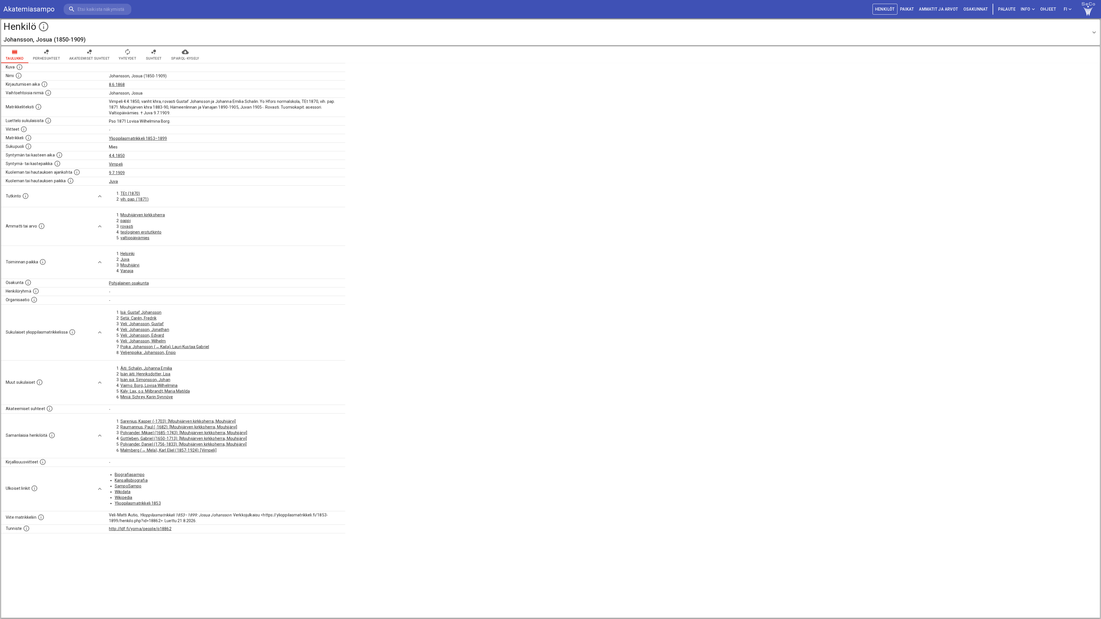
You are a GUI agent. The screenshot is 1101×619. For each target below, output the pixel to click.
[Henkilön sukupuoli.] (28, 146)
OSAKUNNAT (975, 9)
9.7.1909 (117, 173)
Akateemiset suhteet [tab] (89, 58)
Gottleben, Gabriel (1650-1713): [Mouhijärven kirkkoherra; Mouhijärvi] (183, 438)
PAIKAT (907, 9)
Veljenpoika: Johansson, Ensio (148, 352)
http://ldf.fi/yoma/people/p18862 (140, 528)
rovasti (126, 226)
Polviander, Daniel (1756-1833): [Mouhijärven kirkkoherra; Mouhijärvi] (183, 444)
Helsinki (127, 253)
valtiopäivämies (134, 238)
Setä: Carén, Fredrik (138, 318)
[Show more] (99, 196)
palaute (1007, 9)
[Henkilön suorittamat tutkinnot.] (25, 196)
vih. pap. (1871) (134, 199)
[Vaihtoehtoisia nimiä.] (48, 92)
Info (1025, 9)
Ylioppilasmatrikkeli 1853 (138, 503)
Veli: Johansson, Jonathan (144, 329)
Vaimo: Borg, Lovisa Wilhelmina (149, 385)
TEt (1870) (130, 193)
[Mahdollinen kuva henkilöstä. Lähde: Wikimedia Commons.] (19, 67)
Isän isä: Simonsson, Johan (145, 379)
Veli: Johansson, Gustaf (142, 324)
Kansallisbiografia (131, 480)
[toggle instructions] (43, 27)
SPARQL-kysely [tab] (185, 58)
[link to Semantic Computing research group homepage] (1088, 9)
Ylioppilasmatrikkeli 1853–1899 (138, 138)
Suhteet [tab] (153, 58)
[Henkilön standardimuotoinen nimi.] (18, 75)
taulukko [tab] (15, 58)
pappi (125, 220)
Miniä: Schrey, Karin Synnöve (146, 397)
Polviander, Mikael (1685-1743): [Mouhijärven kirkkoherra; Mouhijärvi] (183, 432)
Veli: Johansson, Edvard (142, 335)
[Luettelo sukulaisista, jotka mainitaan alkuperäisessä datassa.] (48, 120)
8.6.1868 (117, 84)
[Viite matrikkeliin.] (41, 517)
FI (1065, 9)
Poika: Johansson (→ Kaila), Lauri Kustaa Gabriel (164, 346)
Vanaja (126, 271)
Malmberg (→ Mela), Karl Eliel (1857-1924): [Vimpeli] (168, 450)
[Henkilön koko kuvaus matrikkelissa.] (38, 106)
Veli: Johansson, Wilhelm (143, 341)
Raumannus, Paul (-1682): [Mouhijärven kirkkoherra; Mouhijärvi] (178, 427)
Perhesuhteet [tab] (46, 58)
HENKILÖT (885, 9)
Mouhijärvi (130, 265)
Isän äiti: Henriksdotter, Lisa (145, 374)
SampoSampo (128, 486)
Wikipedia (123, 497)
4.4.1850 (117, 155)
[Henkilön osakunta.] (28, 282)
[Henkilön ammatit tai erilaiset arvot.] (41, 226)
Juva (113, 181)
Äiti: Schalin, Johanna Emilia (146, 368)
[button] (550, 32)
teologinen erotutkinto (140, 232)
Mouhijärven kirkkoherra (142, 215)
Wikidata (122, 491)
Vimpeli (116, 164)
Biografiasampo (130, 474)
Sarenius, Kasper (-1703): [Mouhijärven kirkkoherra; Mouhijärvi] (178, 421)
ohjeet (1048, 9)
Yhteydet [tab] (127, 58)
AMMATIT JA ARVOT (938, 9)
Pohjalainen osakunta (129, 283)
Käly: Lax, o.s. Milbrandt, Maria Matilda (155, 391)
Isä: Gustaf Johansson (140, 312)
